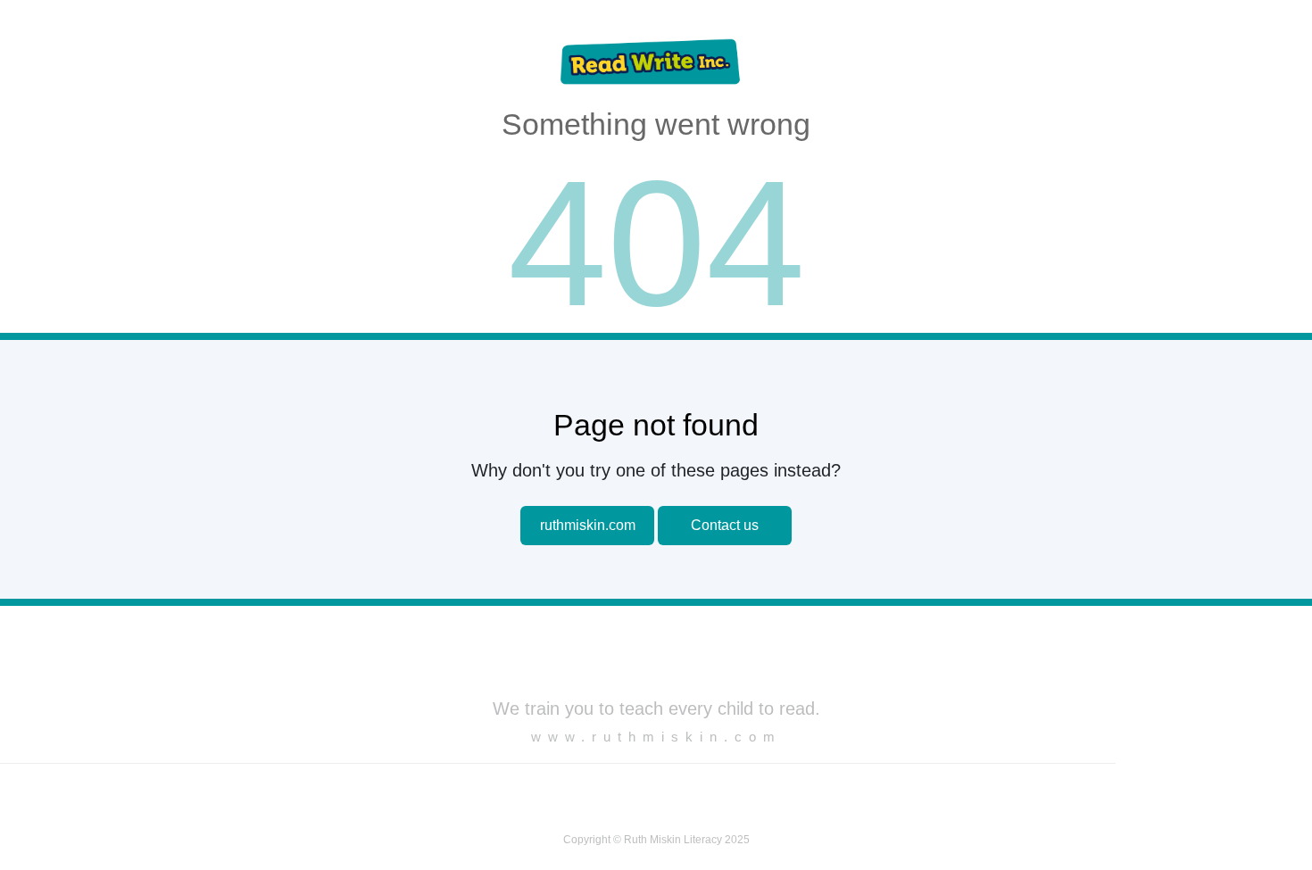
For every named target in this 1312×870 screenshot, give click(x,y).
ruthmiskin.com (587, 525)
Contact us (725, 525)
